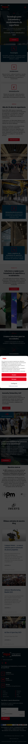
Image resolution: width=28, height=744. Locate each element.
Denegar (14, 379)
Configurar (14, 383)
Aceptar (14, 375)
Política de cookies (13, 386)
